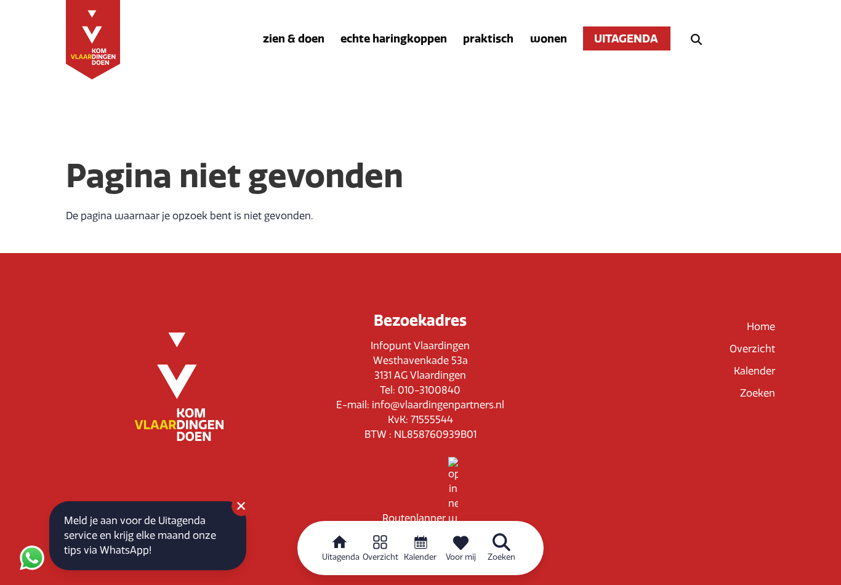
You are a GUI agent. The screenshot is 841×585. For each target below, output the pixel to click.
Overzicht (752, 349)
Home (761, 327)
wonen (548, 38)
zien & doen (293, 38)
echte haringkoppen (393, 38)
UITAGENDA (626, 38)
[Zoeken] (692, 38)
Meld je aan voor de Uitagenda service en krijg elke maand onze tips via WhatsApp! (140, 535)
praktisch (488, 38)
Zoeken (757, 393)
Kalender (754, 371)
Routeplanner (415, 518)
